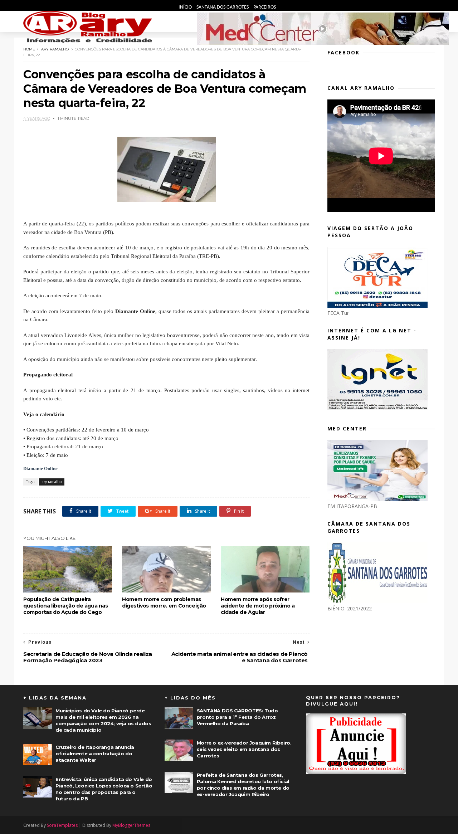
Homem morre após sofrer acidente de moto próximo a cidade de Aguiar (258, 605)
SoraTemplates (62, 825)
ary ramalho (55, 49)
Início (186, 7)
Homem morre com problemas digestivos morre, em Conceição (164, 602)
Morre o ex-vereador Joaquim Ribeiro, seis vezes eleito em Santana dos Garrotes (244, 749)
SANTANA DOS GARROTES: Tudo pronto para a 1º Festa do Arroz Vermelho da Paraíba (237, 717)
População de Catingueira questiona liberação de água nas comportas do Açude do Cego (65, 605)
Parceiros (264, 7)
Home (29, 49)
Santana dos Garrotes (223, 7)
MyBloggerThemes (131, 825)
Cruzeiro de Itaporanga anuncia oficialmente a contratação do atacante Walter (94, 753)
